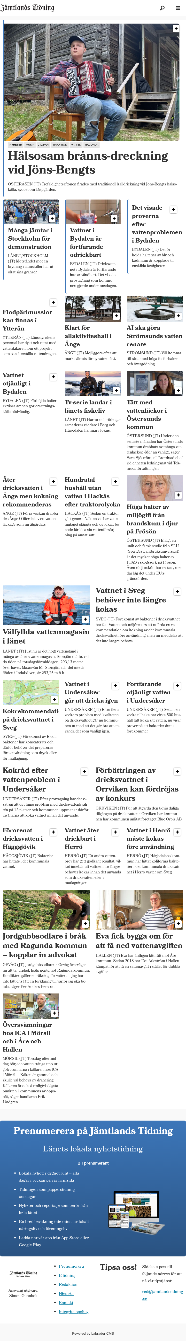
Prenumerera (71, 1266)
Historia (66, 1294)
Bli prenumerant (93, 1163)
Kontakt (66, 1303)
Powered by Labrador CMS (93, 1333)
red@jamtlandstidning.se (162, 1296)
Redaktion (68, 1285)
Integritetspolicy (73, 1312)
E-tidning (67, 1276)
